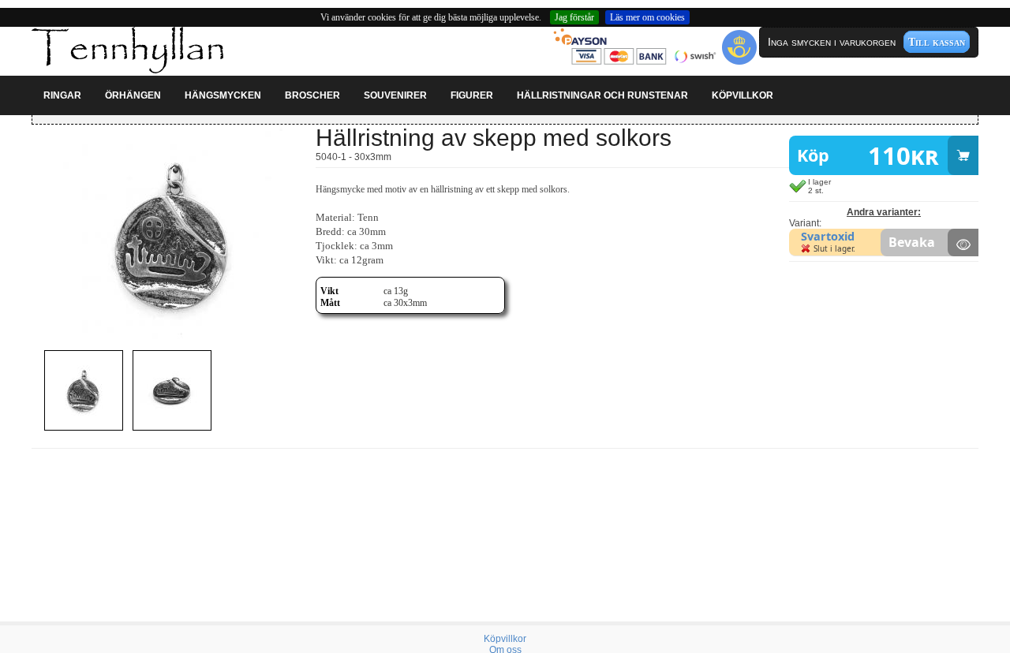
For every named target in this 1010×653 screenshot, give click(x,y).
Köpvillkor (505, 638)
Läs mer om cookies (647, 17)
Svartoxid (828, 236)
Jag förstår (574, 17)
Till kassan (936, 41)
